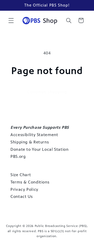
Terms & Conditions (29, 182)
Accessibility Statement (34, 134)
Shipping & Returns (29, 142)
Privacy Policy (24, 189)
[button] (11, 20)
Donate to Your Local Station (39, 149)
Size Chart (20, 174)
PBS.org (18, 156)
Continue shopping (47, 91)
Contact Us (21, 196)
